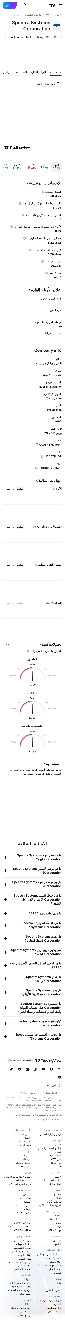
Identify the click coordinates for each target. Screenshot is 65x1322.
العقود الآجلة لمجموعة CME (17, 1176)
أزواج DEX (56, 1162)
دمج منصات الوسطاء (21, 1307)
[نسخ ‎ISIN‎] (36, 444)
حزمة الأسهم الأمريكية (20, 1184)
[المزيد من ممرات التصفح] (47, 14)
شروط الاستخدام (22, 1240)
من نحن (27, 1194)
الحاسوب (57, 1244)
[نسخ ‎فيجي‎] (36, 468)
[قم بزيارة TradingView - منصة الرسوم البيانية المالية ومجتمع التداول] (16, 147)
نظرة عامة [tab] (56, 72)
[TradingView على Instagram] (35, 1069)
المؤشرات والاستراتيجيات (49, 1300)
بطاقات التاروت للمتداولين (18, 1226)
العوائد (59, 1198)
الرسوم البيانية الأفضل (51, 1134)
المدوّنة (27, 1201)
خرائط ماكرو (55, 1226)
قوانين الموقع (55, 1269)
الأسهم (58, 1144)
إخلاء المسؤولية (23, 1244)
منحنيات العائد (55, 1219)
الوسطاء (27, 1159)
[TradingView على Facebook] (51, 1069)
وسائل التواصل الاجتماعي (49, 1254)
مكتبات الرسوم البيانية (20, 1283)
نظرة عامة (26, 1155)
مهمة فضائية (25, 1198)
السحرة (58, 1304)
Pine (59, 1166)
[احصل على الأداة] (6, 644)
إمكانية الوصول (23, 1255)
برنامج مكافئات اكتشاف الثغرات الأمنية (19, 1264)
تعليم (59, 1286)
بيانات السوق (25, 1141)
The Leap (26, 1166)
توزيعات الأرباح (54, 1201)
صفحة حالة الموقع (22, 1269)
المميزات (26, 1134)
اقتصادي (58, 1194)
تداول (59, 1283)
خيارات (58, 1222)
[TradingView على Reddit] (59, 1077)
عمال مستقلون (54, 1307)
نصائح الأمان (25, 1258)
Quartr (19, 1115)
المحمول (57, 1240)
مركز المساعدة (23, 1205)
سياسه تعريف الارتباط (20, 1251)
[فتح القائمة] (60, 5)
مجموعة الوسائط (22, 1212)
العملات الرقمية (54, 1155)
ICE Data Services (28, 1093)
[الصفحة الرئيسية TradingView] (53, 5)
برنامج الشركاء (24, 1311)
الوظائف (27, 1209)
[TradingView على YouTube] (43, 1069)
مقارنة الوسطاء (23, 1162)
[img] (12, 37)
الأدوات (27, 1279)
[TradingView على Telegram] (19, 1069)
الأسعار (27, 1138)
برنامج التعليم (24, 1315)
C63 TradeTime (22, 1230)
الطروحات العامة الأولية (50, 1205)
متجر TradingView (21, 1222)
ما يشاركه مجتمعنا (53, 1258)
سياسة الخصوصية (22, 1247)
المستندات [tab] (21, 72)
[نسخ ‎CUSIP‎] (42, 456)
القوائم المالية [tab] (38, 72)
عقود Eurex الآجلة (22, 1180)
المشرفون (57, 1272)
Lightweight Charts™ (20, 1286)
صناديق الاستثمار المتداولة (49, 1148)
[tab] (20, 488)
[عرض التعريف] (43, 191)
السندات (58, 1151)
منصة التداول (24, 1293)
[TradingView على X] (59, 1069)
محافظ (58, 1215)
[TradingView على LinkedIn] (27, 1069)
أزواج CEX (56, 1159)
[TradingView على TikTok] (11, 1069)
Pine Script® (55, 1230)
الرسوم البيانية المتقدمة (19, 1290)
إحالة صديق (56, 1261)
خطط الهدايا (25, 1145)
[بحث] (24, 5)
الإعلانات (27, 1304)
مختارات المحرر (54, 1290)
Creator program (53, 1265)
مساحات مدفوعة (53, 1311)
